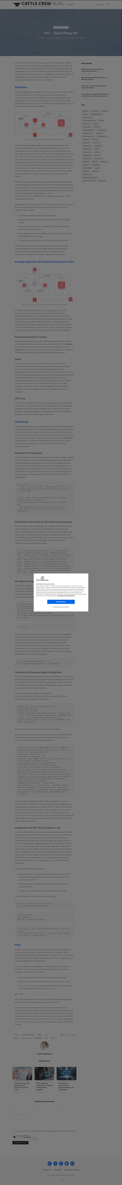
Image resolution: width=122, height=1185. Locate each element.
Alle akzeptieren (61, 601)
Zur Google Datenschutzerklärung (66, 595)
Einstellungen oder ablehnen (61, 607)
